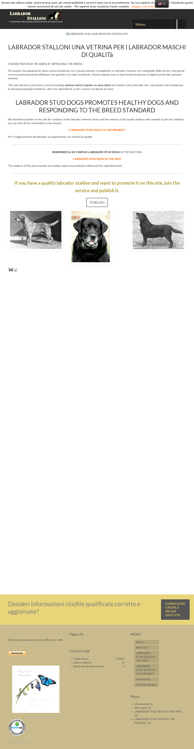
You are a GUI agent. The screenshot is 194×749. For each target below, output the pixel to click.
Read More (38, 579)
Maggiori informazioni (144, 6)
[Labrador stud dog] (35, 17)
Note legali (140, 707)
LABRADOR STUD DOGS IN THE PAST (158, 711)
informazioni (141, 703)
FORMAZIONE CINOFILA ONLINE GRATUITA (175, 609)
